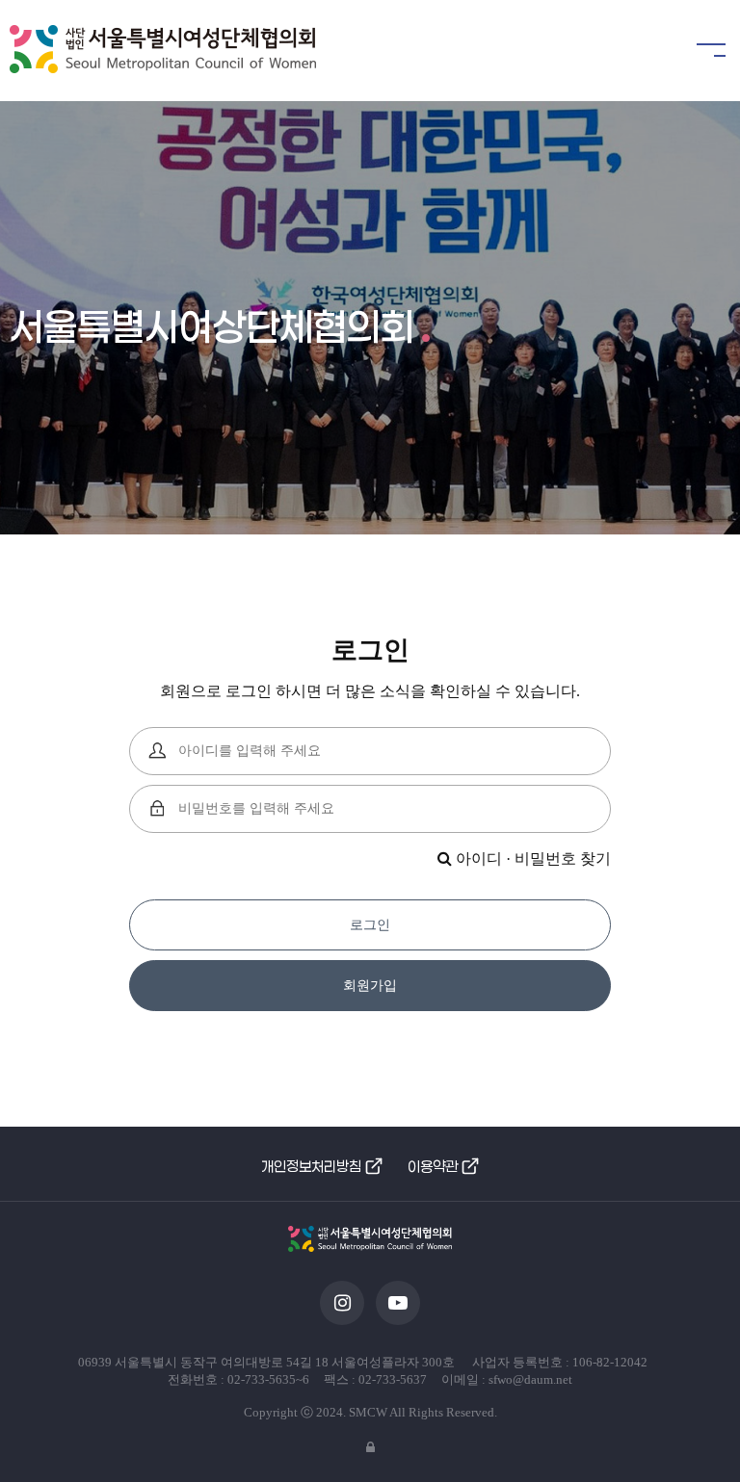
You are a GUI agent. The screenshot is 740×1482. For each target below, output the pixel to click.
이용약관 (433, 1166)
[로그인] (370, 1448)
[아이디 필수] (158, 751)
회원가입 (370, 985)
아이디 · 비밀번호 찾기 (531, 858)
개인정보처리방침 (311, 1166)
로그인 (370, 925)
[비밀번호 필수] (158, 809)
